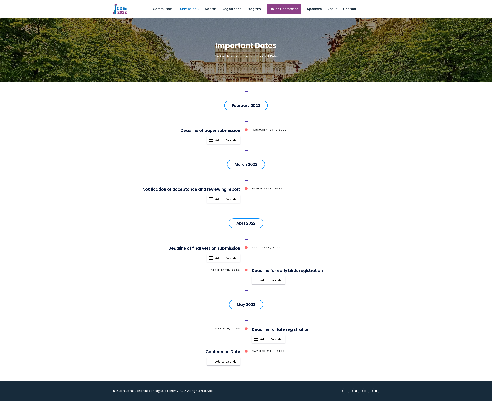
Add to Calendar (226, 140)
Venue (332, 9)
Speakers (314, 9)
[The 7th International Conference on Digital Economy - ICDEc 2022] (120, 9)
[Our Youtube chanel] (375, 391)
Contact (349, 9)
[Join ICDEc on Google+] (365, 391)
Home (243, 56)
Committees (163, 9)
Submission (187, 9)
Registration (232, 9)
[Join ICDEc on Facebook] (345, 391)
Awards (211, 9)
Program (254, 9)
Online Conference (283, 9)
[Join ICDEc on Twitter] (355, 391)
